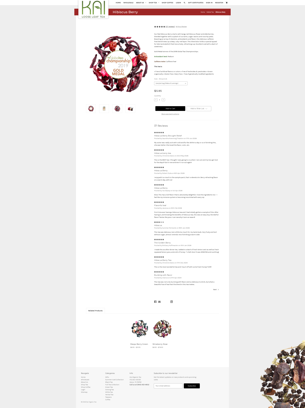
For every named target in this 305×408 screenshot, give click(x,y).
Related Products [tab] (95, 311)
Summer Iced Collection (114, 380)
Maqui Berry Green (139, 344)
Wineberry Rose (160, 344)
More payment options (170, 114)
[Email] (159, 301)
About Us (140, 3)
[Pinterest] (175, 301)
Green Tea (109, 387)
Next (215, 290)
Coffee (107, 400)
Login (178, 3)
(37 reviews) (170, 27)
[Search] (184, 2)
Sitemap (84, 392)
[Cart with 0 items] (226, 2)
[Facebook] (155, 301)
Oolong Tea (109, 390)
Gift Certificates (195, 3)
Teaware (108, 397)
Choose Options (140, 331)
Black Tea (109, 382)
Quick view (138, 327)
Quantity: (157, 96)
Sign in (209, 3)
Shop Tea (153, 3)
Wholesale (128, 3)
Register (219, 3)
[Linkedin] (171, 301)
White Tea (109, 392)
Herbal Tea (109, 395)
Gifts (107, 377)
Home (118, 3)
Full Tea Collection (112, 385)
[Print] (163, 301)
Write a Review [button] (181, 27)
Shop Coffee (167, 3)
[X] (167, 301)
